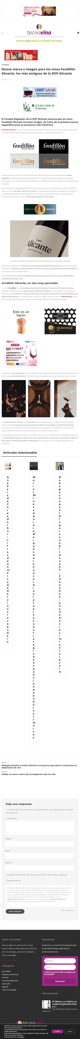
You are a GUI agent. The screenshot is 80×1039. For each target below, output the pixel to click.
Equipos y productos (10, 974)
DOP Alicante (67, 297)
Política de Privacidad (56, 899)
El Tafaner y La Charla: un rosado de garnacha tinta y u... (64, 1004)
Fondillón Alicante (9, 130)
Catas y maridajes (9, 990)
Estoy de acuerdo (14, 880)
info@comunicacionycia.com (15, 899)
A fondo (5, 977)
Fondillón (12, 288)
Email (7, 851)
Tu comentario (11, 818)
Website (8, 863)
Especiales (6, 983)
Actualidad (5, 65)
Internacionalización (10, 980)
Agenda (5, 986)
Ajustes (69, 1031)
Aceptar (57, 1031)
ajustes (21, 1037)
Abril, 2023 (4, 79)
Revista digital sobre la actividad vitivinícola (39, 40)
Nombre (8, 839)
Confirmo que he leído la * (59, 973)
